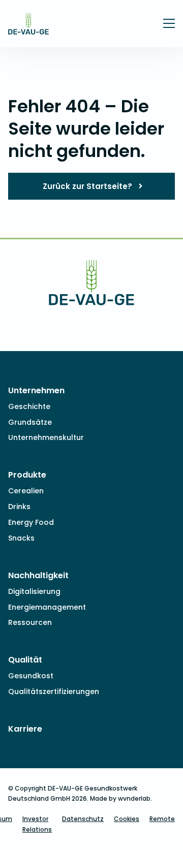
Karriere (25, 729)
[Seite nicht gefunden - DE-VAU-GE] (28, 27)
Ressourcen (30, 622)
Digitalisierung (34, 591)
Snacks (21, 538)
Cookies (126, 818)
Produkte (27, 475)
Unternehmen (36, 390)
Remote (162, 818)
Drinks (19, 506)
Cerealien (26, 491)
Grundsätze (30, 422)
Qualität (25, 660)
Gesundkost (30, 676)
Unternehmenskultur (46, 437)
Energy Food (31, 522)
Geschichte (29, 406)
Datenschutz (83, 818)
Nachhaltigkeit (38, 575)
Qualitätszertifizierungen (53, 691)
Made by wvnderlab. (121, 798)
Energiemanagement (47, 607)
